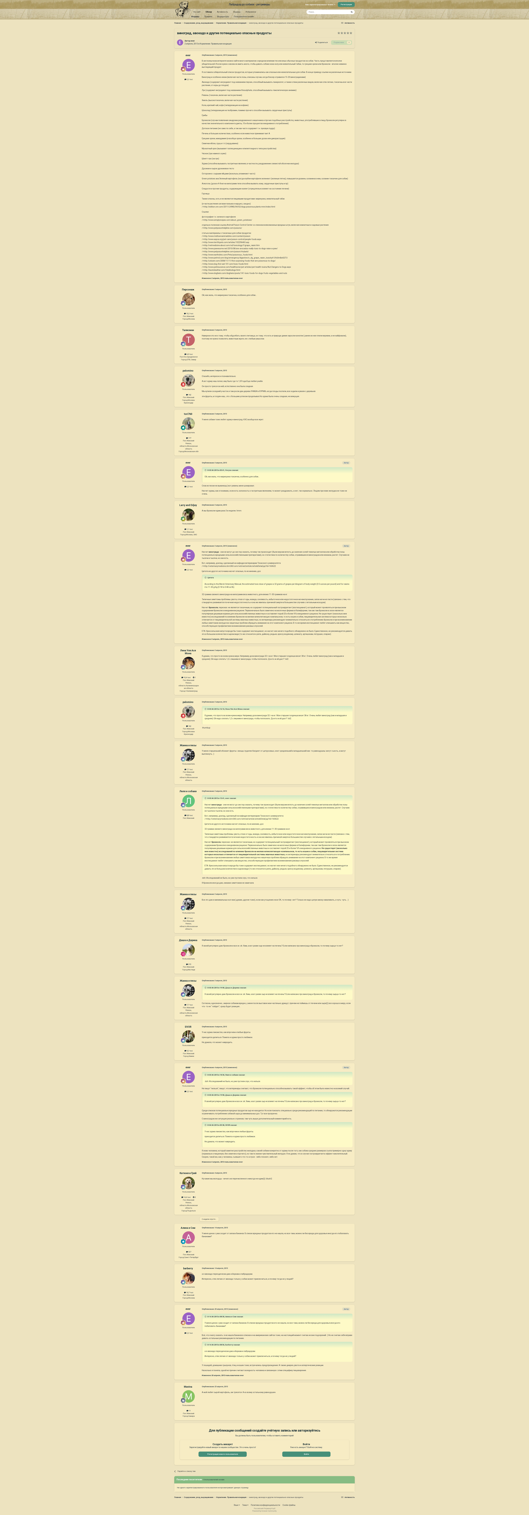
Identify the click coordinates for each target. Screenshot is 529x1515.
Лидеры (237, 12)
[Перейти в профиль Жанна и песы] (188, 755)
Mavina (188, 1386)
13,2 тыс (189, 313)
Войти (306, 1454)
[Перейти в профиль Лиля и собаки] (188, 801)
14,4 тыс (187, 1197)
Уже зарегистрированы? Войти (319, 5)
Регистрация (346, 4)
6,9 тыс (189, 354)
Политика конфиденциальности (265, 1505)
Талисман (188, 330)
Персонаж (188, 289)
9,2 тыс (189, 1051)
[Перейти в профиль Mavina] (188, 1396)
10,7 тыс (189, 1292)
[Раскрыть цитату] (206, 470)
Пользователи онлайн (244, 16)
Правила (208, 16)
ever (193, 41)
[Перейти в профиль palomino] (188, 380)
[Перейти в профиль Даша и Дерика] (188, 950)
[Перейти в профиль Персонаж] (188, 299)
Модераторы (223, 16)
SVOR (188, 1026)
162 (189, 395)
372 (189, 964)
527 (189, 1252)
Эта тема (341, 12)
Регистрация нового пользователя (222, 1454)
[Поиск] (352, 12)
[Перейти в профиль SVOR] (188, 1036)
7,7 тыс (189, 769)
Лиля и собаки (188, 791)
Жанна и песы (188, 745)
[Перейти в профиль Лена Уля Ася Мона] (188, 663)
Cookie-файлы (289, 1505)
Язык (236, 1505)
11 (189, 1411)
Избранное (250, 12)
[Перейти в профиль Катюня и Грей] (188, 1183)
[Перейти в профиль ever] (180, 42)
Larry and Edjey (188, 505)
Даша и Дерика (188, 940)
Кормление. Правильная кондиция (216, 44)
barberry (188, 1268)
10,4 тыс (187, 677)
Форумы (195, 16)
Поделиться (322, 42)
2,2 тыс (189, 79)
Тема (244, 1505)
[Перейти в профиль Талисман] (188, 340)
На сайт (197, 12)
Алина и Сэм (188, 1227)
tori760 (188, 413)
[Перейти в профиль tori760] (188, 423)
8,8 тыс (189, 815)
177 (189, 438)
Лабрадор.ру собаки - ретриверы (249, 4)
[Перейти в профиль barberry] (188, 1278)
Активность (222, 12)
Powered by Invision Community (264, 1511)
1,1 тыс (189, 529)
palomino (188, 370)
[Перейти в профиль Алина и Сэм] (188, 1237)
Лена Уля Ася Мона (188, 652)
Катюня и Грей (188, 1173)
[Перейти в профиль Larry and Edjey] (188, 515)
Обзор (209, 12)
